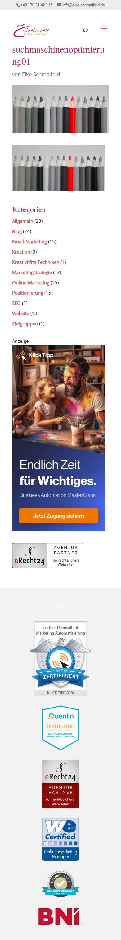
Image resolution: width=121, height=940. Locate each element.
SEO (16, 303)
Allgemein (22, 221)
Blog (17, 231)
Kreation (21, 252)
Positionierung (27, 293)
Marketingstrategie (32, 272)
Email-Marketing (29, 241)
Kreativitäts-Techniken (35, 262)
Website (20, 313)
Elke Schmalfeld (41, 74)
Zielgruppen (25, 323)
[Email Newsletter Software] (58, 529)
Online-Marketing (30, 282)
